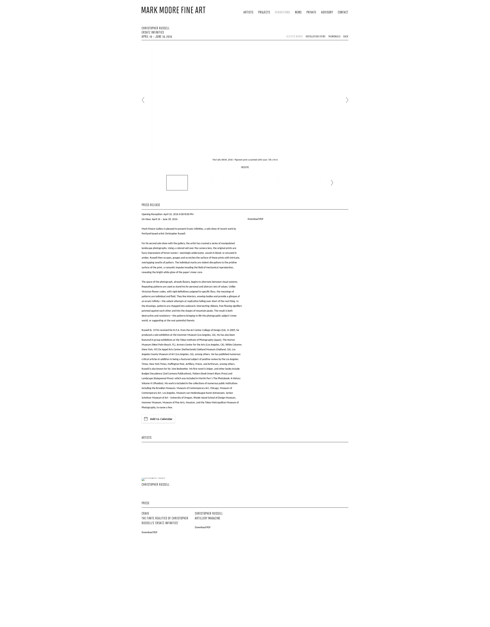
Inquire (245, 167)
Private (311, 12)
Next (347, 100)
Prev (143, 100)
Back (345, 36)
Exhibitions (282, 12)
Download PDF (255, 219)
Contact (343, 12)
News (298, 12)
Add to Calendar (161, 419)
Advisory (327, 12)
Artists (248, 12)
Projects (264, 12)
